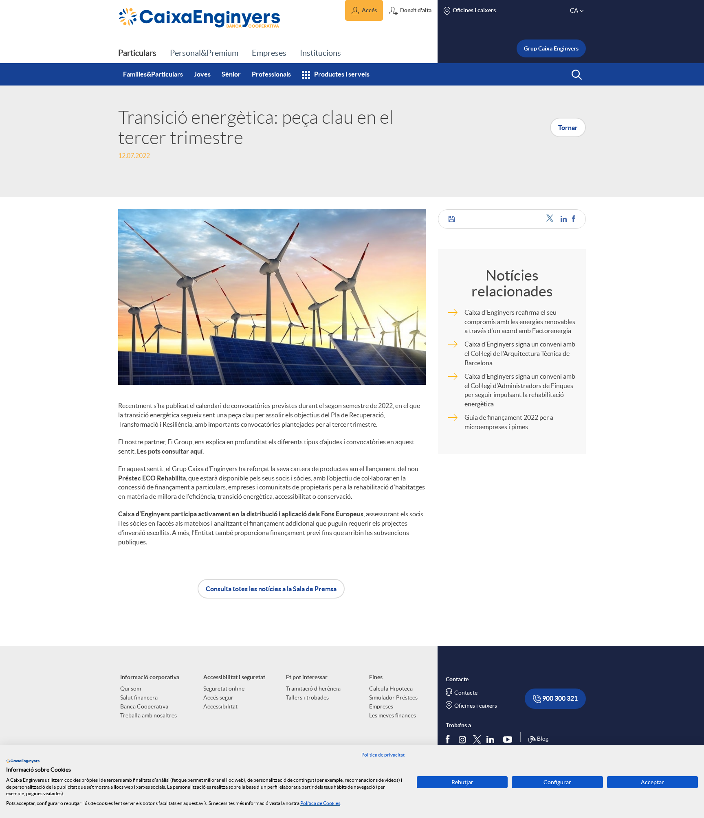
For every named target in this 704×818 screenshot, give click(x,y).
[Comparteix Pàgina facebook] (573, 219)
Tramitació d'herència (313, 688)
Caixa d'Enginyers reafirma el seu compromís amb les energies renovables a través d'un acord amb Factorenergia (519, 322)
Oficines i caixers (475, 705)
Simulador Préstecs (393, 697)
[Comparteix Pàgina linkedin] (564, 219)
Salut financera (139, 697)
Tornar (568, 127)
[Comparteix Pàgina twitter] (551, 219)
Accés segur (218, 697)
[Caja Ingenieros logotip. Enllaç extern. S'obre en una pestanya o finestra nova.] (23, 761)
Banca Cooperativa (144, 706)
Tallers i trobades (307, 697)
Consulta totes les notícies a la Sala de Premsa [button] (271, 588)
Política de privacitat (383, 754)
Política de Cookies (320, 803)
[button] (364, 10)
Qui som (130, 688)
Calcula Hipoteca (391, 688)
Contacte (465, 692)
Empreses (381, 706)
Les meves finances (392, 715)
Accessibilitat (220, 706)
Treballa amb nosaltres (148, 715)
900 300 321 (559, 698)
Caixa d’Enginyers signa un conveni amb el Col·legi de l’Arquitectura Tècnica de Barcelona (519, 353)
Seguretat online (223, 688)
